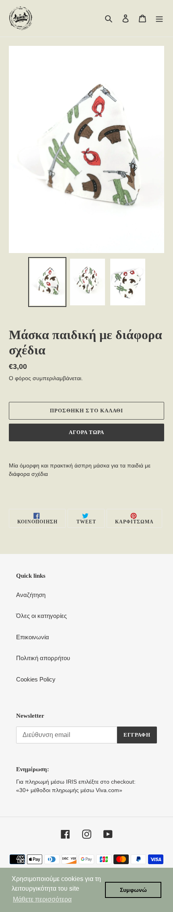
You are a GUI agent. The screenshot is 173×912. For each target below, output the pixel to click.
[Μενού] (159, 18)
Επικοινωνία (32, 637)
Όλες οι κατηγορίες (41, 615)
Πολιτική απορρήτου (43, 658)
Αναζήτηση (30, 594)
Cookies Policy (36, 679)
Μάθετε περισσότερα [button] (42, 899)
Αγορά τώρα (86, 432)
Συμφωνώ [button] (133, 890)
